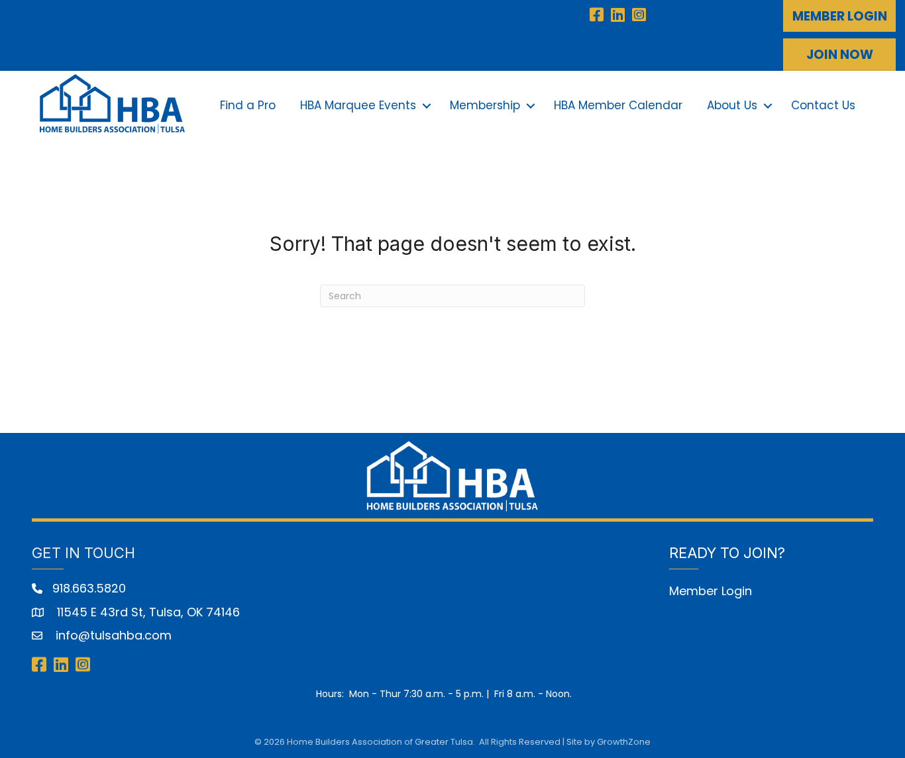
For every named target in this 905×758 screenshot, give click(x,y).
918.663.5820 (89, 588)
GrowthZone (624, 741)
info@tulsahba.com (112, 635)
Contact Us (823, 105)
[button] (839, 16)
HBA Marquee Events (358, 105)
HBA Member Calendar (618, 105)
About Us (732, 105)
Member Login (710, 591)
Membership (485, 105)
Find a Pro (248, 105)
